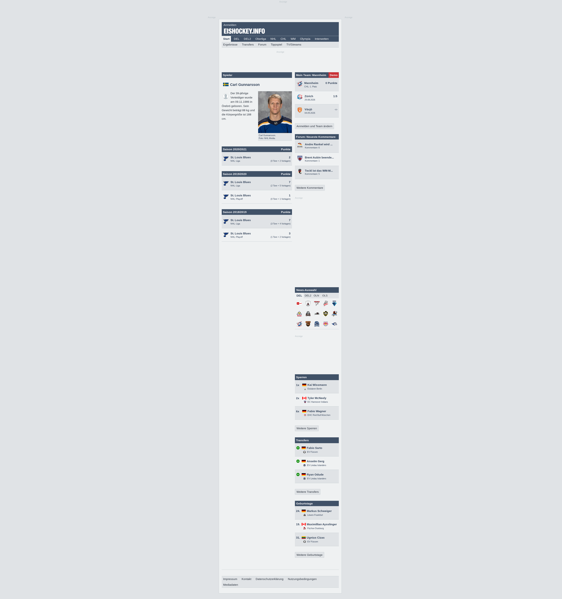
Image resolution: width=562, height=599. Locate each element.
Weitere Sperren (307, 428)
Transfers (248, 44)
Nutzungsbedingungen (302, 579)
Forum (262, 44)
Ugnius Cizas (316, 537)
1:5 (335, 96)
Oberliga (260, 38)
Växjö (308, 109)
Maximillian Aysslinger (322, 524)
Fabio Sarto (314, 447)
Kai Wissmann (317, 384)
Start (226, 38)
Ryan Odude (315, 474)
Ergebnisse (230, 44)
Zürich (309, 96)
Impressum (230, 579)
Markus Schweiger (319, 511)
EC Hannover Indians (317, 402)
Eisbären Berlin (314, 388)
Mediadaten (230, 584)
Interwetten (322, 38)
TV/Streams (293, 44)
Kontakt (246, 579)
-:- (336, 109)
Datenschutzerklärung (269, 579)
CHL (283, 38)
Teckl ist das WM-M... (319, 170)
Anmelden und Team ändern (314, 126)
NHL (273, 38)
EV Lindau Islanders (316, 465)
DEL (236, 38)
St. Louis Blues (241, 157)
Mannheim (311, 83)
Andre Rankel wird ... (319, 144)
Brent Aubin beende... (319, 157)
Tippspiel (276, 44)
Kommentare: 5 (312, 174)
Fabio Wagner (316, 411)
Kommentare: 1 (312, 160)
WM (293, 38)
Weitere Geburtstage (310, 554)
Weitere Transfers (308, 491)
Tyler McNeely (316, 398)
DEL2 (247, 38)
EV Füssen (312, 452)
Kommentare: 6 (312, 147)
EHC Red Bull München (318, 415)
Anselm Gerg (315, 461)
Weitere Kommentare (310, 187)
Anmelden (229, 24)
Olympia (305, 38)
